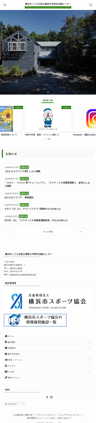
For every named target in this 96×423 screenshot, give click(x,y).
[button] (45, 138)
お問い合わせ (63, 417)
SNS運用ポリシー (35, 417)
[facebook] (46, 397)
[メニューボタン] (5, 5)
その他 (11, 371)
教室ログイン (14, 377)
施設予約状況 (14, 353)
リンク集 (50, 417)
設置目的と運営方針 (24, 414)
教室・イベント (15, 359)
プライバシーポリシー (46, 414)
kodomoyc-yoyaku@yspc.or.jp (23, 274)
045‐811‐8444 (16, 268)
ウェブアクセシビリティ (70, 414)
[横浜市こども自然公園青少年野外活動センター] (48, 5)
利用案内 (12, 347)
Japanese (12, 404)
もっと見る (48, 231)
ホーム (11, 336)
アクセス (12, 365)
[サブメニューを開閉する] (89, 342)
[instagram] (50, 397)
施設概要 (11, 342)
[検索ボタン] (91, 5)
